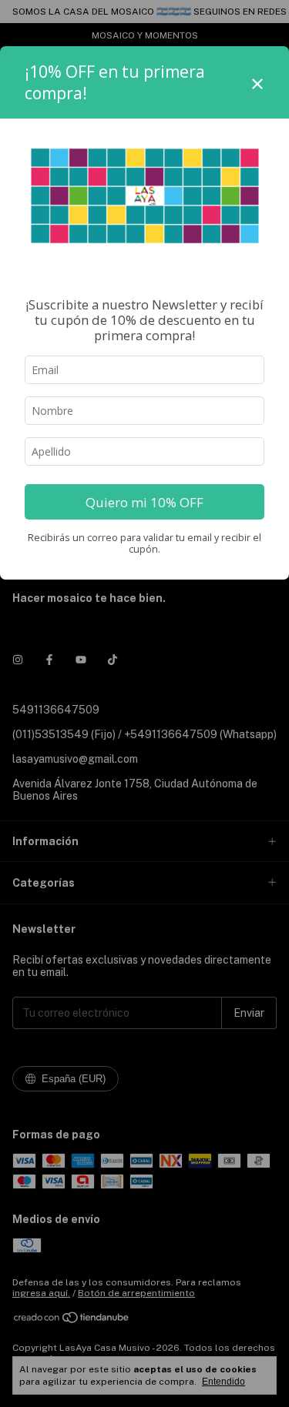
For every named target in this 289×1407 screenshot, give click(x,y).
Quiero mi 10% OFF (144, 502)
